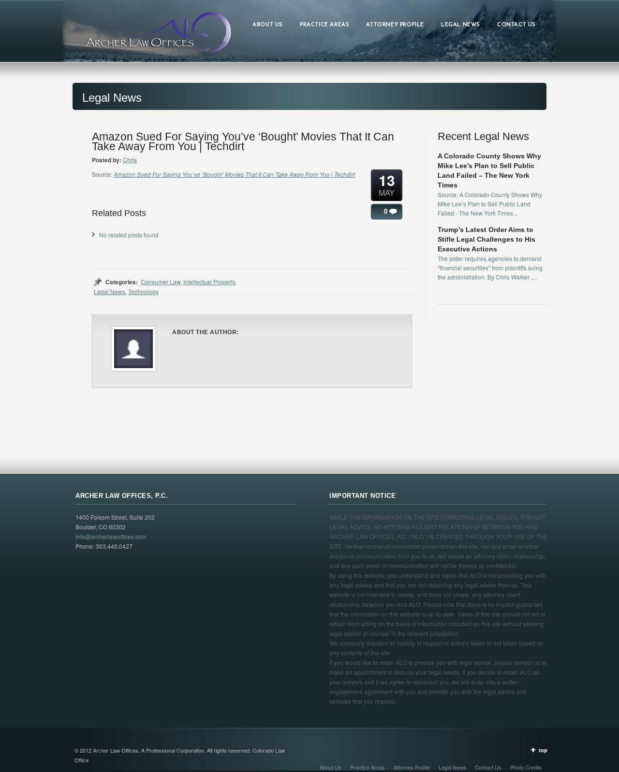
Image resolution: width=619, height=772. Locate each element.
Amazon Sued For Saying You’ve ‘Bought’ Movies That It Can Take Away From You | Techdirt (234, 174)
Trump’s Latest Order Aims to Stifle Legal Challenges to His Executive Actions (486, 239)
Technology (143, 291)
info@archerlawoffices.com (111, 536)
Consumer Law (160, 282)
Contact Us (488, 767)
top (543, 750)
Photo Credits (526, 767)
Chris (130, 159)
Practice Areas (367, 767)
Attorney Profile (412, 767)
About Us (330, 767)
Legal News (109, 291)
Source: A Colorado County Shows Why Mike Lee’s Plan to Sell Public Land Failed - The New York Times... (490, 203)
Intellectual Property (209, 282)
